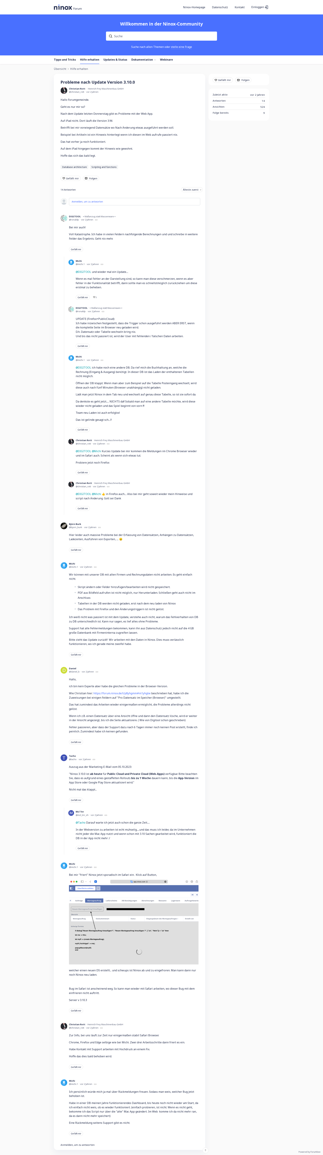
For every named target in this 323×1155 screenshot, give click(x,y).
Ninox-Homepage (194, 7)
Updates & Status (115, 59)
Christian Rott (77, 88)
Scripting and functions (104, 167)
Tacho (72, 755)
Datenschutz (220, 7)
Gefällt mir (72, 178)
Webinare (166, 59)
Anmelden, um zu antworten (87, 201)
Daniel (72, 668)
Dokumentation (142, 59)
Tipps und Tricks (65, 59)
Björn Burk (75, 524)
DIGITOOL (75, 216)
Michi (79, 260)
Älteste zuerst (191, 189)
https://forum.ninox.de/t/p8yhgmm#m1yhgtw (122, 693)
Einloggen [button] (257, 7)
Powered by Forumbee (309, 1152)
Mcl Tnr (80, 811)
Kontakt (240, 7)
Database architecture (74, 167)
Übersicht (60, 69)
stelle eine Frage (181, 47)
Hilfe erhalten (89, 59)
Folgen (93, 178)
